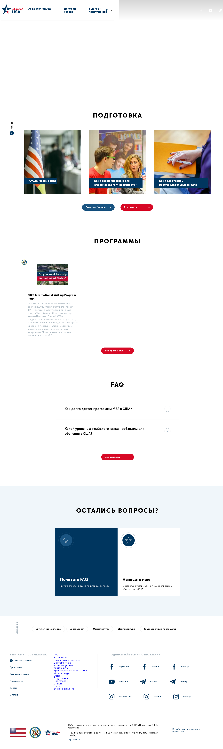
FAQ (56, 654)
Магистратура (101, 629)
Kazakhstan (125, 696)
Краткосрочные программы (159, 629)
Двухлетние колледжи (48, 629)
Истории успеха (70, 10)
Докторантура (126, 629)
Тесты (13, 688)
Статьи (14, 694)
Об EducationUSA (39, 8)
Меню (11, 125)
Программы (16, 667)
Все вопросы (112, 457)
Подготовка (16, 681)
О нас (57, 675)
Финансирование (19, 674)
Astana (155, 666)
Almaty (185, 666)
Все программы (114, 350)
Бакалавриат (77, 629)
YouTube (123, 681)
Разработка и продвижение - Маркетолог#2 (187, 730)
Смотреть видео (23, 660)
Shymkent (124, 666)
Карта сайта (61, 667)
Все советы (130, 207)
